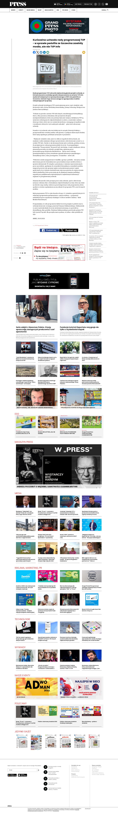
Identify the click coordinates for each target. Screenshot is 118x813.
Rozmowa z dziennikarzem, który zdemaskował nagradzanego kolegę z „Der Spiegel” (91, 668)
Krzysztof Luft (40, 225)
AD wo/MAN (95, 770)
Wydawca (74, 768)
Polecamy (21, 703)
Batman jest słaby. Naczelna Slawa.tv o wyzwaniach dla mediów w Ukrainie (25, 667)
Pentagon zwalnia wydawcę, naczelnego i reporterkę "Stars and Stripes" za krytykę (25, 382)
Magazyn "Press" (97, 767)
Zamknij (87, 808)
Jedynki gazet (23, 731)
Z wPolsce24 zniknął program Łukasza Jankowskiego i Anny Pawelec (69, 382)
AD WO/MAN (21, 697)
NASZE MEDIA (31, 10)
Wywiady (20, 647)
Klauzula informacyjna (78, 777)
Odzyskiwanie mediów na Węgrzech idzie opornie (78, 407)
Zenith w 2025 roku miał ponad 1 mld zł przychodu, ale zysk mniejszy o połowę (25, 587)
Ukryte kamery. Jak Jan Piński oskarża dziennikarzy (35, 407)
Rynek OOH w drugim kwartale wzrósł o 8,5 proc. (91, 610)
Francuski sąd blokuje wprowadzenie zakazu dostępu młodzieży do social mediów (91, 639)
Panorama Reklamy (98, 773)
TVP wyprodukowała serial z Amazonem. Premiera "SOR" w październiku (96, 232)
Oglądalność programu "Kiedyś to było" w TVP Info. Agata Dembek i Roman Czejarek (95, 212)
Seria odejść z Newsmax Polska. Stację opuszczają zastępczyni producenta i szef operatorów (35, 329)
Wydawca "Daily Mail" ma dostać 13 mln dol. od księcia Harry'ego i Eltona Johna (24, 513)
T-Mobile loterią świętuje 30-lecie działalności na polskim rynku (47, 587)
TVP (36, 225)
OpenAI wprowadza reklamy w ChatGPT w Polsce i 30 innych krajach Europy (47, 639)
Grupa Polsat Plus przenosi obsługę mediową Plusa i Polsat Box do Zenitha (91, 587)
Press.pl (94, 768)
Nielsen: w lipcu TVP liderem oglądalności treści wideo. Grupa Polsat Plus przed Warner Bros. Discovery (96, 224)
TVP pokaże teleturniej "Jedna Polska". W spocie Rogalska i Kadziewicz (69, 559)
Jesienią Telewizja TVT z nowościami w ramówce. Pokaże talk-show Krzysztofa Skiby (69, 514)
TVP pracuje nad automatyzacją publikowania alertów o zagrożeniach (95, 198)
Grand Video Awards (98, 774)
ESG (58, 10)
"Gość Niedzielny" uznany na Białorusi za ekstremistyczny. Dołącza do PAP (25, 359)
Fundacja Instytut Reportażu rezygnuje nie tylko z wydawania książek (79, 328)
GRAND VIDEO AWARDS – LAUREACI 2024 (74, 697)
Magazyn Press (24, 442)
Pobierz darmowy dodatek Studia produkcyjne (68, 722)
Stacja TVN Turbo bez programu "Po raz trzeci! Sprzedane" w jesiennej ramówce (45, 537)
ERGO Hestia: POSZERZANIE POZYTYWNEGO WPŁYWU (68, 432)
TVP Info (46, 225)
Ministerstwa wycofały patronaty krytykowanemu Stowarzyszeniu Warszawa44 (91, 382)
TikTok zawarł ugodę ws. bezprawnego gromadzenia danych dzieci (24, 639)
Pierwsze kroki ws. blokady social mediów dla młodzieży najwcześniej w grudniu (69, 639)
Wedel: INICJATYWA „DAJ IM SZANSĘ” (46, 432)
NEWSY (13, 10)
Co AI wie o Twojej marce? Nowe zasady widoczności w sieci (90, 359)
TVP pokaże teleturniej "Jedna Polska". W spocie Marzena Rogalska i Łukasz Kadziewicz (96, 205)
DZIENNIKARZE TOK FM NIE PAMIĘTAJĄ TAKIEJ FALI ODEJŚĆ (48, 486)
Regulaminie (56, 810)
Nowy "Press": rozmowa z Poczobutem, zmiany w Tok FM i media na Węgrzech (47, 513)
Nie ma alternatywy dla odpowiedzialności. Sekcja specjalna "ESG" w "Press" (68, 587)
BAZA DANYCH (49, 10)
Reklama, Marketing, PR (28, 567)
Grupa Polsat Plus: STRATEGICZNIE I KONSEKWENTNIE (87, 433)
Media (18, 493)
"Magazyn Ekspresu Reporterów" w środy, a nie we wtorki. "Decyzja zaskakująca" (91, 536)
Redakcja (74, 767)
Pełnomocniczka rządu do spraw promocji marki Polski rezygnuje (46, 610)
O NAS (73, 10)
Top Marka (95, 771)
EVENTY (21, 10)
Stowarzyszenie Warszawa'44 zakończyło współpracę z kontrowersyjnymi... (69, 610)
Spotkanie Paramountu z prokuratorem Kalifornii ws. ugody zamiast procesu (90, 513)
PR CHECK (65, 10)
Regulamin (74, 775)
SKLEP (39, 10)
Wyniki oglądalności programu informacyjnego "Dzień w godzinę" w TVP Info (96, 257)
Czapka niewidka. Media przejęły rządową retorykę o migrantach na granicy (96, 245)
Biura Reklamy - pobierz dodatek (89, 722)
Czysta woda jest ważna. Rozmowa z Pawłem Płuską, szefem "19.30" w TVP (68, 667)
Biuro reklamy (75, 770)
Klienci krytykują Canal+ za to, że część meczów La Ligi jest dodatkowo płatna (47, 359)
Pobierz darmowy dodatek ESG (47, 721)
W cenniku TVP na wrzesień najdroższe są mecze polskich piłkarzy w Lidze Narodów (96, 238)
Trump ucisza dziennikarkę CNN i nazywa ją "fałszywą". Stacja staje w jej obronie (46, 559)
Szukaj (104, 10)
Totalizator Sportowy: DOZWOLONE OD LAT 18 (23, 432)
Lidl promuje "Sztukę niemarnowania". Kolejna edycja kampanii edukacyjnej (25, 610)
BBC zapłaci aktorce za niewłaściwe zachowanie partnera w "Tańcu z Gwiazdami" (89, 560)
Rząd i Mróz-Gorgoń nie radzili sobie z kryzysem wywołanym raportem (69, 359)
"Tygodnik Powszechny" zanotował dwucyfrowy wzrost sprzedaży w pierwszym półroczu (25, 560)
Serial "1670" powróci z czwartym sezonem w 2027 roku (68, 536)
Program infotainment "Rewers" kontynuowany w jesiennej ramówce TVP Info (96, 250)
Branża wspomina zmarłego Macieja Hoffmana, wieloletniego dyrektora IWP (47, 382)
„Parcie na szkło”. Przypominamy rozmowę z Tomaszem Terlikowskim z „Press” (46, 668)
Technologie (22, 619)
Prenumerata (75, 771)
